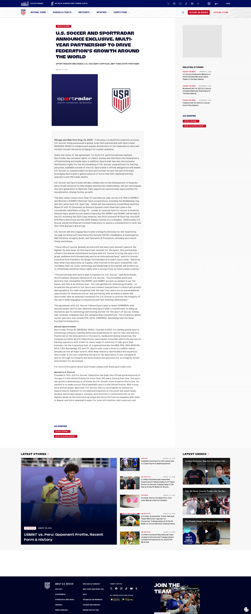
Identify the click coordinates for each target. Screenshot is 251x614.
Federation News (63, 26)
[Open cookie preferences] (246, 609)
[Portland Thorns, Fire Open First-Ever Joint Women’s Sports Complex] (130, 501)
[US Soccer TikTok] (186, 3)
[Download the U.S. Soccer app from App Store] (115, 599)
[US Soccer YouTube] (192, 3)
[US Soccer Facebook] (174, 3)
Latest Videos (194, 454)
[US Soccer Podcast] (136, 588)
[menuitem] (39, 12)
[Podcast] (198, 3)
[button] (183, 12)
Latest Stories (33, 454)
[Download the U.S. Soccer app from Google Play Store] (128, 599)
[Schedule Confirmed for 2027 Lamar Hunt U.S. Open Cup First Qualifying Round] (130, 464)
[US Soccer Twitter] (168, 3)
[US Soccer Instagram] (180, 3)
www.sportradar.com (120, 367)
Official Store (221, 12)
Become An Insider (198, 12)
